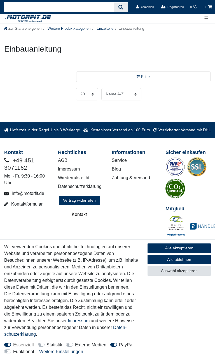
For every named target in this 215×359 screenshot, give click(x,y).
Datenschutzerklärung (80, 186)
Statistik (54, 344)
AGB (62, 160)
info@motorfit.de (27, 193)
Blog (116, 169)
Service (119, 160)
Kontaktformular (26, 204)
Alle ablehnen (179, 259)
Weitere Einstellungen (61, 351)
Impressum (69, 169)
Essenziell (23, 344)
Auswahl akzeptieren (179, 270)
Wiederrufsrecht (73, 177)
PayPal (126, 344)
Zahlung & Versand (131, 177)
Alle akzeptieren (179, 248)
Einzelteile (104, 28)
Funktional (23, 351)
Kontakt (79, 214)
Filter (145, 76)
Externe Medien (90, 344)
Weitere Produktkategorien (68, 28)
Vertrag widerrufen (79, 200)
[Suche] (121, 7)
